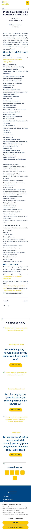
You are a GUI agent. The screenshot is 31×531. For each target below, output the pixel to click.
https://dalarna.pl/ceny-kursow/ (13, 290)
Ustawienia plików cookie (15, 518)
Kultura (11, 20)
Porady (14, 432)
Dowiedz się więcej (23, 514)
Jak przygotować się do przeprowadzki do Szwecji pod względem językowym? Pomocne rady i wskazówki (15, 443)
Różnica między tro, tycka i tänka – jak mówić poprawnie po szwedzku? (15, 399)
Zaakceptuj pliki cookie (16, 527)
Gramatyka (11, 389)
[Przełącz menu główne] (27, 3)
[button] (13, 306)
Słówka (22, 344)
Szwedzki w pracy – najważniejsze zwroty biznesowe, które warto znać (15, 354)
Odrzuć (15, 522)
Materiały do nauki (18, 20)
